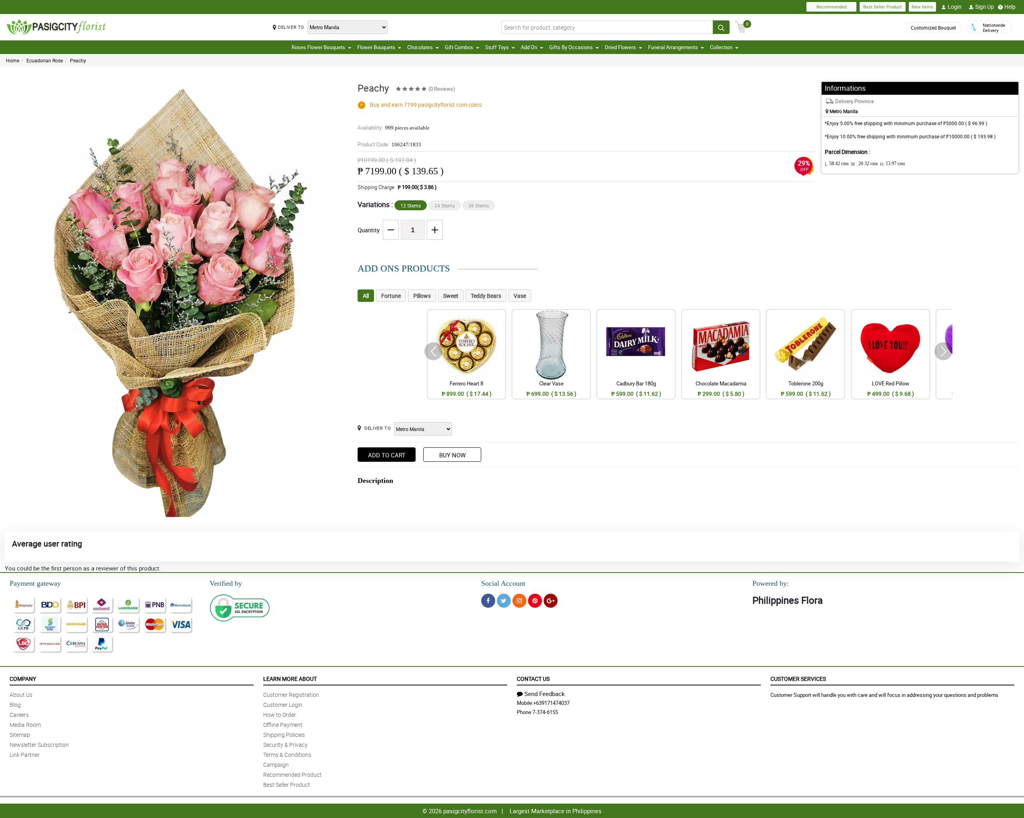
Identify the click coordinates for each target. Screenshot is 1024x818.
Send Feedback (544, 694)
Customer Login (282, 704)
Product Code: (389, 144)
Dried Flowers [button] (620, 47)
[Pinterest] (535, 601)
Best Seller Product (882, 7)
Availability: (394, 127)
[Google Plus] (551, 601)
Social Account (503, 583)
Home (12, 60)
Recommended (831, 7)
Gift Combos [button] (459, 47)
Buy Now (452, 455)
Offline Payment (282, 724)
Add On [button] (529, 47)
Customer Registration (291, 694)
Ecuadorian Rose (44, 60)
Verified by (226, 583)
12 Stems (410, 205)
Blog (15, 704)
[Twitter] (504, 601)
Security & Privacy (285, 744)
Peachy (78, 60)
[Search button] (721, 27)
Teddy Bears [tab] (486, 295)
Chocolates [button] (420, 47)
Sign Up (984, 6)
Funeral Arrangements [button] (673, 47)
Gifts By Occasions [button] (571, 47)
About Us (21, 694)
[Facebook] (488, 601)
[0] (740, 26)
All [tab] (366, 295)
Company (23, 678)
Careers (19, 714)
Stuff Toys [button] (497, 47)
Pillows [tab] (422, 295)
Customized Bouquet (933, 27)
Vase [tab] (520, 295)
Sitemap (20, 734)
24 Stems (444, 205)
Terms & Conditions (287, 754)
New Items (922, 7)
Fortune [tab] (391, 295)
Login (955, 6)
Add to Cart (387, 455)
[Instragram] (519, 601)
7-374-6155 (545, 712)
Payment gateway (35, 583)
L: (837, 164)
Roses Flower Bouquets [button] (318, 47)
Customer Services (798, 678)
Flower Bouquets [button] (376, 47)
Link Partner (25, 754)
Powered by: (770, 583)
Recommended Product (292, 774)
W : (864, 164)
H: (892, 164)
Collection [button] (721, 47)
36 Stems (478, 205)
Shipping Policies (284, 734)
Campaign (276, 764)
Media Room (25, 724)
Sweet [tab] (450, 295)
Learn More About (290, 678)
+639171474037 (551, 702)
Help (1010, 6)
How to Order (279, 714)
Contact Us (533, 678)
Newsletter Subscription (39, 744)
